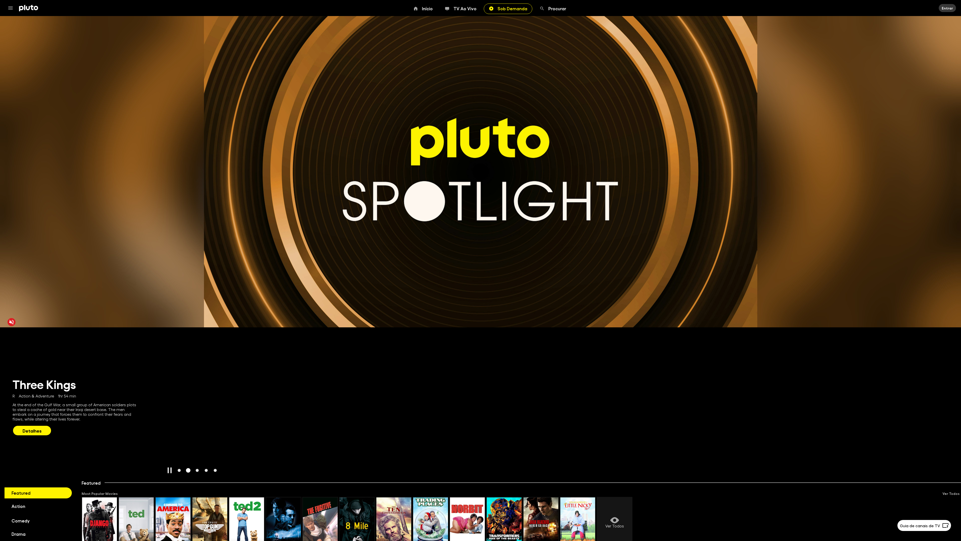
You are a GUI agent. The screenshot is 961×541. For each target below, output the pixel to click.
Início (427, 8)
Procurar (557, 8)
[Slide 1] (179, 470)
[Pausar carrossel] (170, 470)
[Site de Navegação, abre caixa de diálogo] (12, 8)
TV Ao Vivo (464, 8)
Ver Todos (950, 493)
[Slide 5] (215, 470)
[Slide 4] (206, 470)
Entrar (947, 8)
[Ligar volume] (12, 322)
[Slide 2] (188, 470)
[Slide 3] (197, 470)
